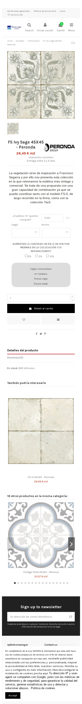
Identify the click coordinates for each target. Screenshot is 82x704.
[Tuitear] (41, 333)
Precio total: (41, 283)
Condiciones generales (18, 11)
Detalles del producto (22, 350)
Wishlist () (16, 15)
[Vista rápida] (46, 472)
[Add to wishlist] (23, 319)
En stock (12, 368)
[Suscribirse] (71, 616)
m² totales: (41, 273)
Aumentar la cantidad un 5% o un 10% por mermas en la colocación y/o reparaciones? (41, 247)
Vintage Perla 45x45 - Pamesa (41, 572)
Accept (13, 695)
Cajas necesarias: (41, 268)
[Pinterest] (45, 333)
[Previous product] (72, 42)
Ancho (45, 224)
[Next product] (74, 42)
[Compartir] (36, 333)
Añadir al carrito (43, 308)
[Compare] (41, 472)
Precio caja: (41, 278)
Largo (15, 224)
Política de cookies (43, 688)
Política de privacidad (45, 11)
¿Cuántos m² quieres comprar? (25, 217)
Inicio (62, 11)
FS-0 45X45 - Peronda (41, 477)
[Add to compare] (58, 319)
